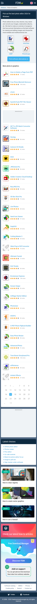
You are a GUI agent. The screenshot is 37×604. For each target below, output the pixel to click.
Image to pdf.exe (10, 459)
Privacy (27, 586)
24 (15, 399)
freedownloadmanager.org (20, 599)
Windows (3, 7)
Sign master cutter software (13, 462)
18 (15, 394)
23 (11, 399)
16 (6, 394)
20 (24, 394)
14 (24, 390)
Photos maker (9, 449)
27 (29, 399)
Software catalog (9, 586)
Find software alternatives (18, 59)
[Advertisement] (18, 116)
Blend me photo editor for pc (13, 457)
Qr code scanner (9, 454)
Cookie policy (10, 588)
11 (11, 390)
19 (20, 394)
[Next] (10, 403)
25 (20, 399)
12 (15, 390)
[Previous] (6, 386)
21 (29, 394)
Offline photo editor (11, 447)
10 (6, 390)
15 (29, 390)
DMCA (20, 586)
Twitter (12, 594)
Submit (19, 588)
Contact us (28, 588)
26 (24, 399)
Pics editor (7, 452)
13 (20, 390)
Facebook (26, 594)
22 (6, 399)
